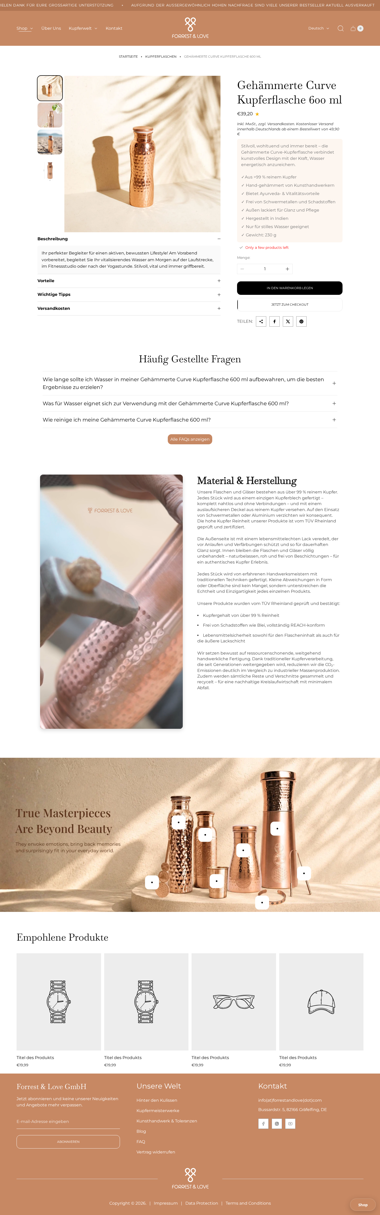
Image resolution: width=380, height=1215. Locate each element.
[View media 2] (49, 115)
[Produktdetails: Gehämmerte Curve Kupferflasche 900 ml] (179, 822)
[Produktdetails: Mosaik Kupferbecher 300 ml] (217, 881)
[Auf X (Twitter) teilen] (288, 321)
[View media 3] (49, 142)
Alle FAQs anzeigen (190, 439)
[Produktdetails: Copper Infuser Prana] (152, 882)
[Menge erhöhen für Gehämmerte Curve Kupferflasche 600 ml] (287, 269)
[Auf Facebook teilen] (274, 321)
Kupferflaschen (161, 56)
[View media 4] (49, 168)
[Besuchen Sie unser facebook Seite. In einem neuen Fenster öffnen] (263, 1124)
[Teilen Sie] (261, 321)
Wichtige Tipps (54, 294)
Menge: (243, 257)
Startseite (128, 56)
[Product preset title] (59, 1001)
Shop (363, 1204)
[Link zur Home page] (190, 1179)
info (262, 1100)
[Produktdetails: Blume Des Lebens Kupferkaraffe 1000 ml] (243, 850)
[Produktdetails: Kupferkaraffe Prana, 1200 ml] (277, 829)
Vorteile (45, 280)
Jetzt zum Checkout (289, 304)
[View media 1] (49, 88)
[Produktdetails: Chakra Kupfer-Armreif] (262, 903)
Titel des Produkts (35, 1057)
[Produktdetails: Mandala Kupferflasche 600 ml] (205, 835)
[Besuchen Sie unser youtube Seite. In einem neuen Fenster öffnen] (290, 1124)
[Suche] (340, 28)
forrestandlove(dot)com (297, 1100)
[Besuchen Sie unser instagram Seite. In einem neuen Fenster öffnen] (277, 1124)
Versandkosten (53, 308)
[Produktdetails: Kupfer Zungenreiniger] (304, 873)
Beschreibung (52, 238)
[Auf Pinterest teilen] (301, 321)
